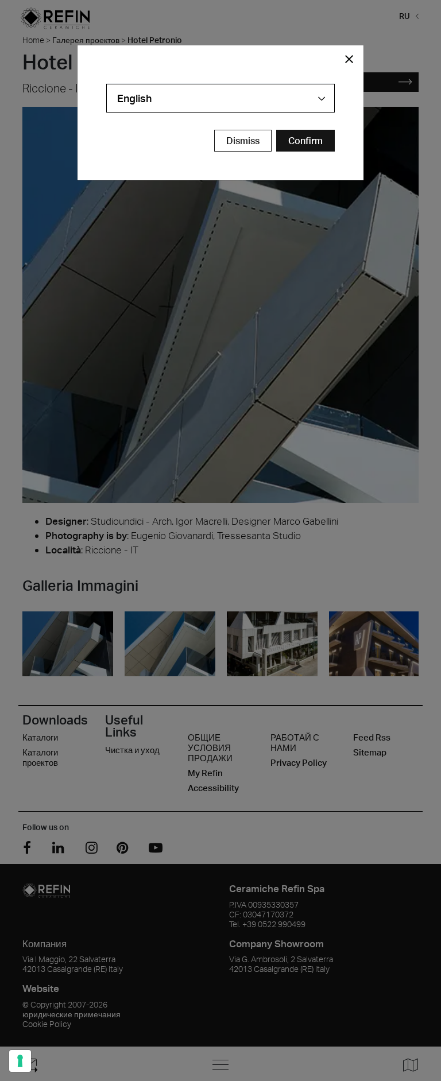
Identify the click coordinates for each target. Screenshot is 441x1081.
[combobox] (220, 98)
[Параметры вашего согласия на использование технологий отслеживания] (20, 1061)
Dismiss (243, 140)
